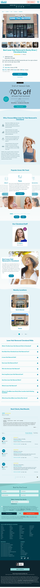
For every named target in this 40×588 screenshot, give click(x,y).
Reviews (22, 544)
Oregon (20, 537)
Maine (11, 530)
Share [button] (25, 457)
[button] (38, 2)
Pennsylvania (21, 538)
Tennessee (31, 528)
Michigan (11, 534)
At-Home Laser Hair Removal (5, 543)
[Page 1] (4, 45)
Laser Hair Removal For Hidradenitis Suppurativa (8, 551)
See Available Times (31, 513)
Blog (21, 546)
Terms (28, 516)
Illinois (2, 535)
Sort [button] (3, 433)
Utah (30, 531)
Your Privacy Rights (24, 554)
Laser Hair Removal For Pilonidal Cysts (7, 554)
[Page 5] (29, 45)
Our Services (20, 77)
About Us (22, 543)
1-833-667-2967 (11, 510)
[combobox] (20, 502)
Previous (16, 216)
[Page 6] (35, 45)
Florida (2, 531)
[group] (7, 413)
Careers (22, 547)
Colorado (2, 528)
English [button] (34, 427)
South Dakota (31, 527)
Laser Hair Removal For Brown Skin (6, 548)
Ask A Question (9, 513)
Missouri (11, 537)
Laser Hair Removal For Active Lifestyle (7, 544)
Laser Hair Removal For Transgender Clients (7, 555)
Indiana (2, 537)
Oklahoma (21, 535)
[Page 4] (23, 45)
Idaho (2, 534)
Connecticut (3, 530)
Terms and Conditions (24, 553)
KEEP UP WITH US (20, 569)
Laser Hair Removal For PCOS (5, 553)
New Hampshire (21, 528)
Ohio (20, 534)
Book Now (20, 74)
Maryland (11, 531)
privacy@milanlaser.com (20, 510)
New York (20, 530)
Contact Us (22, 550)
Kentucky (11, 527)
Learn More (20, 193)
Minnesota (11, 535)
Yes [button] (21, 457)
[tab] (28, 433)
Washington (31, 534)
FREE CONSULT (31, 2)
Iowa (1, 538)
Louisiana (11, 528)
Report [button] (23, 457)
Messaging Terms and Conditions (28, 580)
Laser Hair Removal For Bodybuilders (6, 547)
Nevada (20, 527)
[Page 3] (17, 45)
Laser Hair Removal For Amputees (6, 546)
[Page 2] (11, 45)
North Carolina (21, 531)
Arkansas (2, 527)
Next (23, 216)
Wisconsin (31, 535)
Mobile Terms (23, 509)
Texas (30, 530)
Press (21, 548)
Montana (11, 538)
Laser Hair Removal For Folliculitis (6, 550)
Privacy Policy (28, 509)
